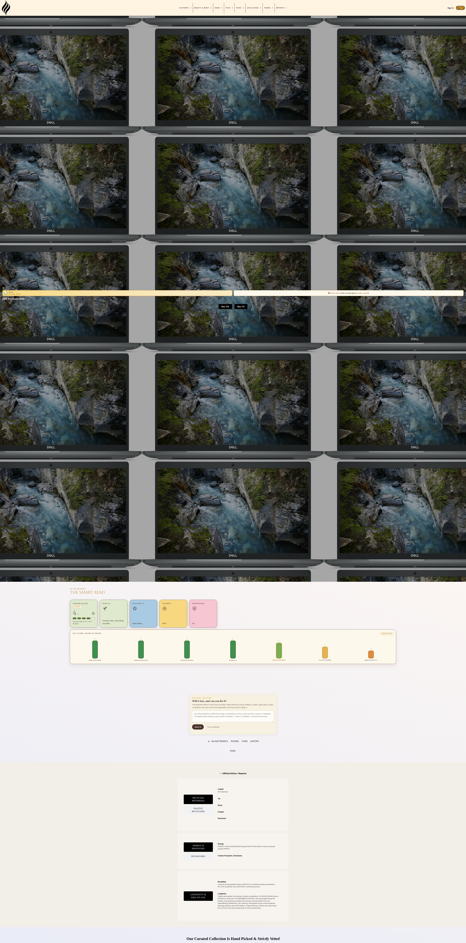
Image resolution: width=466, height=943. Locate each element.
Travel (267, 8)
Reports (280, 8)
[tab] (198, 799)
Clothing (184, 8)
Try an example (213, 727)
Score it (198, 727)
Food (238, 8)
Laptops (19, 284)
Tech (227, 8)
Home (217, 8)
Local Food (252, 8)
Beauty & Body (201, 8)
